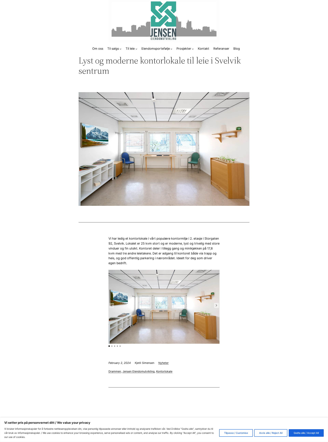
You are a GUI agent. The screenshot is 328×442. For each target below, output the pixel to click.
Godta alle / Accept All (306, 432)
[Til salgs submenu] (120, 49)
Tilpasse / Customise (236, 432)
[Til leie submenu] (136, 49)
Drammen (114, 371)
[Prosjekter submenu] (193, 49)
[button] (216, 305)
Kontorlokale (164, 371)
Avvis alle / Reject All (270, 432)
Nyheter (163, 363)
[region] (164, 430)
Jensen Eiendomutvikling (138, 371)
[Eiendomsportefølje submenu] (171, 49)
